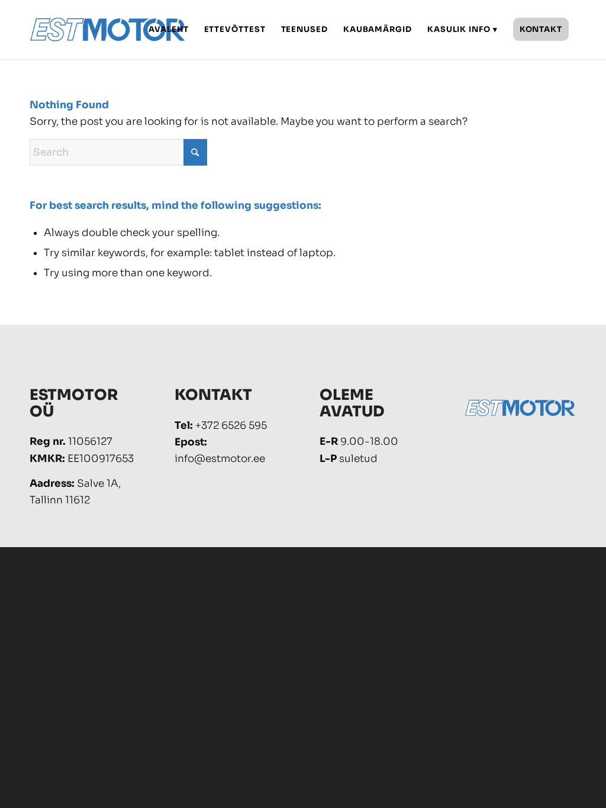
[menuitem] (168, 29)
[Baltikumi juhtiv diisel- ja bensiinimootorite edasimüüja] (108, 29)
